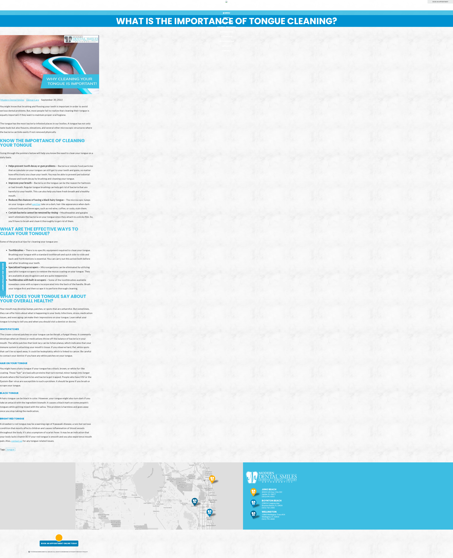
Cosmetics (226, 36)
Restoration (226, 32)
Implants (226, 46)
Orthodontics (226, 41)
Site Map (72, 552)
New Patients (226, 22)
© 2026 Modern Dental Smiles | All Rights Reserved (49, 552)
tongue (10, 449)
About (226, 18)
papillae (36, 204)
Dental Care (32, 99)
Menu (227, 13)
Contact (226, 51)
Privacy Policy (82, 552)
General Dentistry (226, 27)
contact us (16, 440)
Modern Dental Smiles (12, 99)
